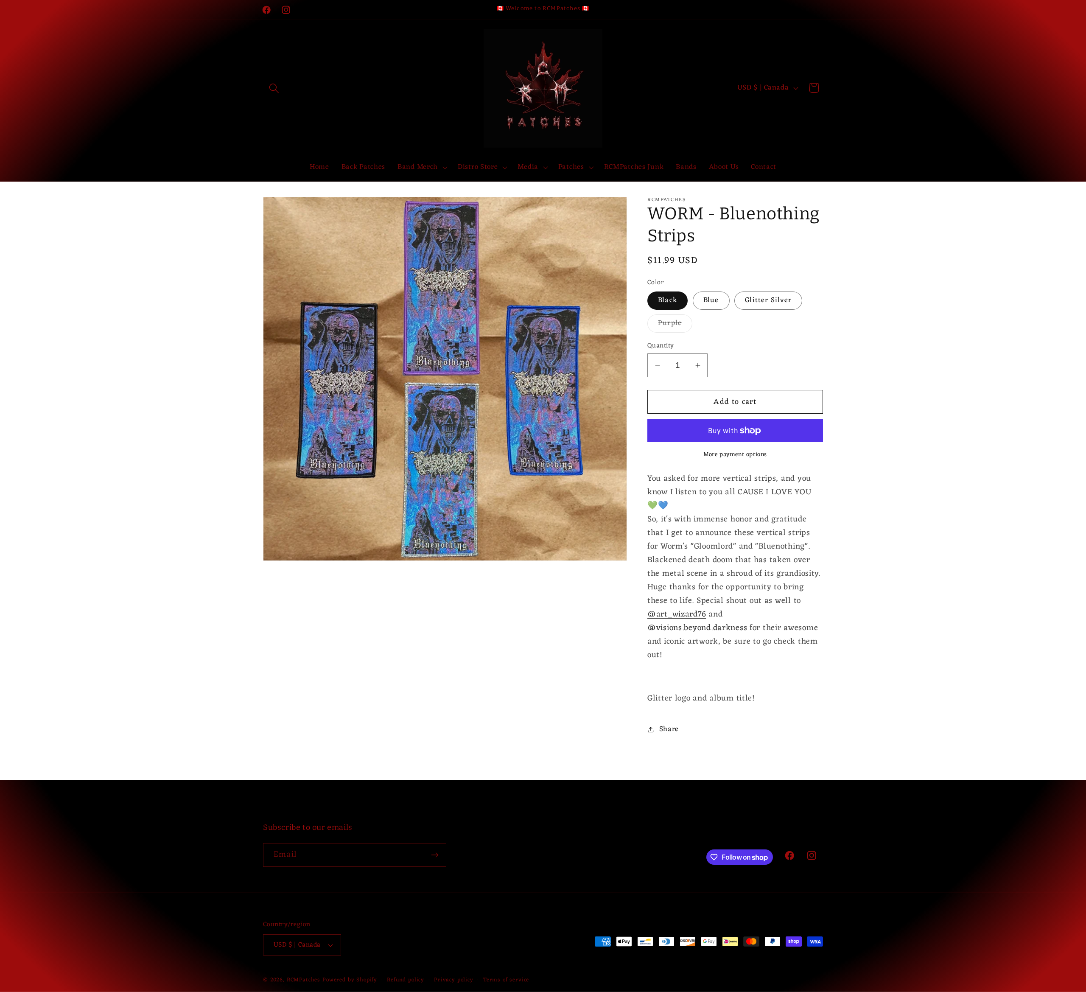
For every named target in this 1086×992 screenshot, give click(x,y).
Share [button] (669, 729)
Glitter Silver (768, 300)
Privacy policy (453, 980)
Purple (675, 325)
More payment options (735, 455)
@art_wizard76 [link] (676, 614)
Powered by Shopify (349, 980)
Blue (711, 300)
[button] (274, 88)
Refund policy (405, 980)
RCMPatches (303, 980)
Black (667, 300)
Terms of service (506, 980)
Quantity (660, 345)
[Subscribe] (434, 855)
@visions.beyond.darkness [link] (697, 628)
